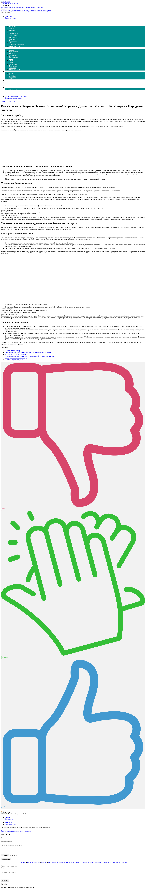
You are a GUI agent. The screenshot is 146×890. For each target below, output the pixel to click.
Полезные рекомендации (14, 360)
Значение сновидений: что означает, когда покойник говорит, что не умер (26, 11)
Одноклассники (10, 18)
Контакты (27, 831)
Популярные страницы (120, 862)
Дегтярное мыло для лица (13, 98)
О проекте (22, 862)
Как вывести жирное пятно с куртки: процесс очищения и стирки (28, 352)
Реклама (44, 862)
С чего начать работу (12, 351)
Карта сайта (9, 819)
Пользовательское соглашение (91, 862)
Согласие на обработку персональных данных (64, 862)
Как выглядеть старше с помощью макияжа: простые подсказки (22, 7)
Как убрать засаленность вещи (16, 358)
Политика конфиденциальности (12, 831)
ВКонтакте (8, 16)
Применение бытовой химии (15, 354)
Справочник (107, 862)
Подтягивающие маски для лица (16, 96)
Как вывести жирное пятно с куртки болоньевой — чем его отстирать (29, 356)
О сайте (7, 817)
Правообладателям (33, 862)
